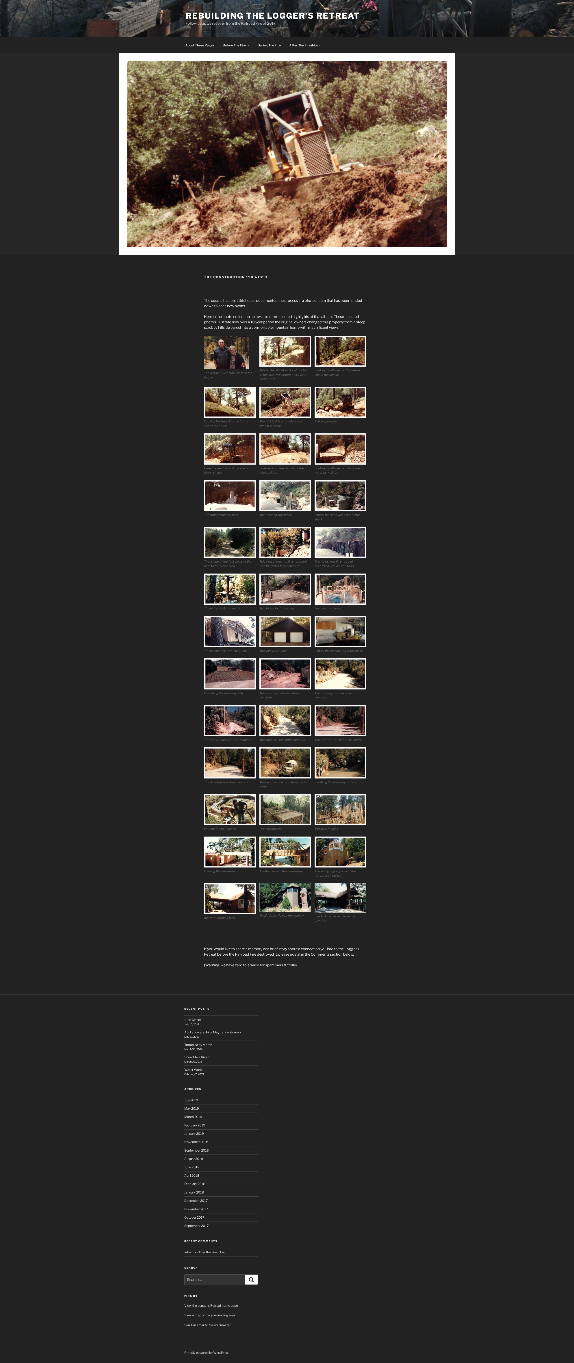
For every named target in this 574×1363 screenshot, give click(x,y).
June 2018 (191, 1167)
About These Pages (199, 45)
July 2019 (191, 1100)
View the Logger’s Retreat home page (211, 1305)
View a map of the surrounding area (209, 1315)
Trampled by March (198, 1045)
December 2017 (196, 1200)
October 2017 (194, 1217)
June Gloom (192, 1020)
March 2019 (193, 1117)
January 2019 (194, 1133)
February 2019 (194, 1125)
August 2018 (193, 1159)
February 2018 (194, 1184)
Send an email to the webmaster (207, 1325)
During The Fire (269, 45)
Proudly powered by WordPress (206, 1352)
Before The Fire (234, 45)
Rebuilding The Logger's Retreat (273, 16)
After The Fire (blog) (304, 45)
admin (188, 1252)
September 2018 (196, 1150)
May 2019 (191, 1108)
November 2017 (196, 1209)
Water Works (193, 1070)
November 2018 (196, 1142)
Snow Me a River (196, 1057)
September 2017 (196, 1226)
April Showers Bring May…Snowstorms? (212, 1032)
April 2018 (191, 1175)
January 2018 (194, 1192)
